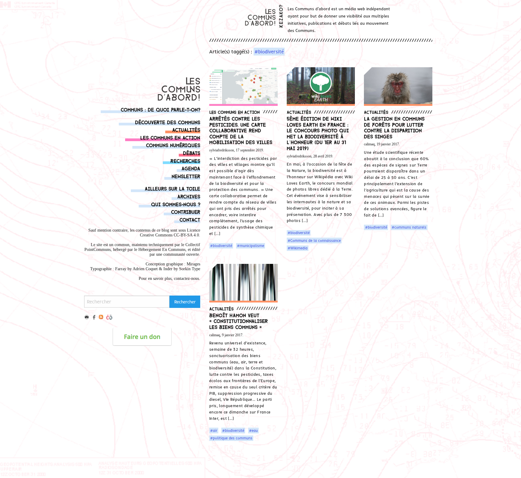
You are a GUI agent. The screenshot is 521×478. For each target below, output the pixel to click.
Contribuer (185, 211)
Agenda (191, 168)
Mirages (193, 264)
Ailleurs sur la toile (172, 188)
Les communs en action (170, 137)
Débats (191, 152)
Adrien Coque (144, 269)
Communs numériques (173, 144)
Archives (188, 196)
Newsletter (186, 176)
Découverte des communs (167, 122)
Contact (189, 219)
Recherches (185, 160)
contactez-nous (186, 278)
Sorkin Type (189, 269)
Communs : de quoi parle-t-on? (160, 109)
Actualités (186, 129)
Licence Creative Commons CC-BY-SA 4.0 (170, 232)
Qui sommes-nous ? (175, 204)
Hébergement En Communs (161, 249)
